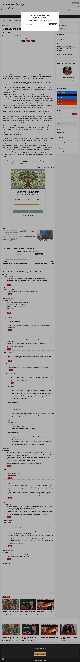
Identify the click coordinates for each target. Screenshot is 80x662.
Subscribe (53, 24)
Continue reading (40, 27)
